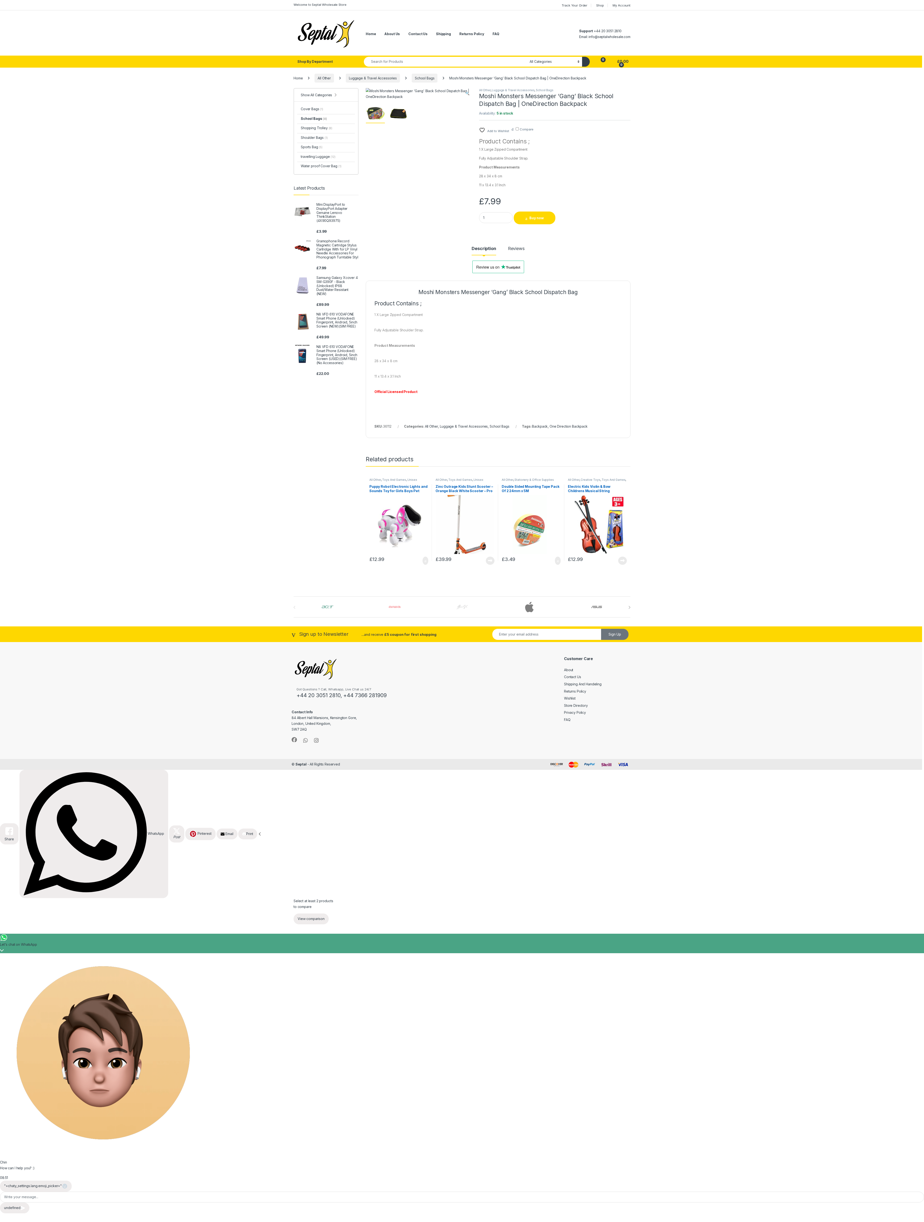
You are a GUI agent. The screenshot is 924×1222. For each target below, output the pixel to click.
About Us (392, 34)
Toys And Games (394, 480)
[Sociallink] (294, 739)
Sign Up (615, 634)
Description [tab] (484, 248)
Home (371, 34)
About (568, 670)
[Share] (908, 5)
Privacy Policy (575, 712)
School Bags (424, 78)
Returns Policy (471, 34)
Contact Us (418, 34)
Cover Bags (312, 109)
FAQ (496, 34)
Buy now (536, 218)
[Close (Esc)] (918, 5)
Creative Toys (590, 480)
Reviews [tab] (516, 248)
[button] (467, 93)
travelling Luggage (318, 156)
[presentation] (629, 607)
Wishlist (570, 698)
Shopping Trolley (316, 128)
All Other (324, 78)
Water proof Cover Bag (321, 166)
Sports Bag (311, 147)
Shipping (443, 34)
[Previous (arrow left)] (8, 607)
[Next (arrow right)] (915, 607)
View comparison (311, 919)
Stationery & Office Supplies (534, 480)
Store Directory (576, 705)
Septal (301, 764)
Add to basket (423, 561)
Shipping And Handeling (583, 684)
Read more (490, 561)
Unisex (412, 480)
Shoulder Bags (314, 137)
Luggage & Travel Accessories (373, 78)
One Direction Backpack (569, 426)
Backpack (540, 426)
